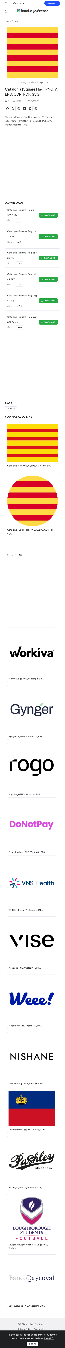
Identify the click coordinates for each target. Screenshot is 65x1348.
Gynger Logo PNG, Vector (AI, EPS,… (26, 736)
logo (17, 21)
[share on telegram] (30, 108)
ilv (9, 100)
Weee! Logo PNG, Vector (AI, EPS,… (26, 1025)
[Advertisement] (32, 167)
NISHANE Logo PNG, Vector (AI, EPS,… (27, 1083)
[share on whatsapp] (35, 108)
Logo (18, 100)
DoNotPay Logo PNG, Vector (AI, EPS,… (28, 852)
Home (8, 21)
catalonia (11, 408)
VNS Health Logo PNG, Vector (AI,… (26, 910)
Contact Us (39, 1329)
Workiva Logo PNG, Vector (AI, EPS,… (26, 678)
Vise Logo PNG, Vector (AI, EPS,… (25, 968)
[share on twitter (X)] (13, 108)
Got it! (32, 1344)
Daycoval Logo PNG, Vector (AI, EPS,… (27, 1306)
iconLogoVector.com (36, 1324)
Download (49, 215)
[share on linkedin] (24, 108)
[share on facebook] (7, 108)
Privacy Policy (25, 1329)
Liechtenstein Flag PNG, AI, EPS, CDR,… (28, 1129)
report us (43, 82)
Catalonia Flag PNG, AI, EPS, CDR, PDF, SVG (29, 465)
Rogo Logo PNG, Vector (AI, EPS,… (25, 794)
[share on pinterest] (18, 108)
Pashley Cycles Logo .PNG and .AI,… (26, 1187)
